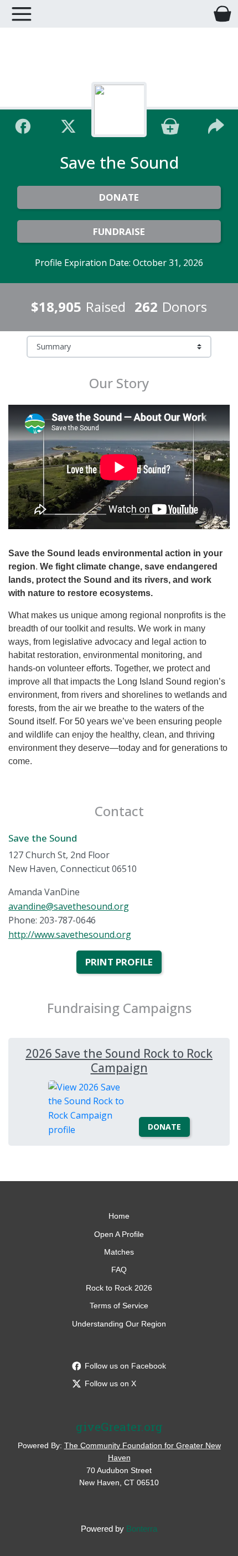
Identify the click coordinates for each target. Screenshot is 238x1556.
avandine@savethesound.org (68, 906)
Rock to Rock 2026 (119, 1287)
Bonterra (141, 1528)
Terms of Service (119, 1305)
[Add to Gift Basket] (170, 124)
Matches (119, 1251)
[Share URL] (216, 124)
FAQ (119, 1269)
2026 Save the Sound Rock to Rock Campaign (119, 1060)
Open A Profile (119, 1234)
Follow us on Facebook (125, 1365)
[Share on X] (68, 124)
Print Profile (119, 961)
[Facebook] (23, 124)
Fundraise (119, 231)
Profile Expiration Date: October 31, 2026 (119, 263)
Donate (119, 197)
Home (119, 1216)
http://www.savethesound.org (69, 934)
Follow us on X (110, 1383)
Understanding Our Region (119, 1323)
